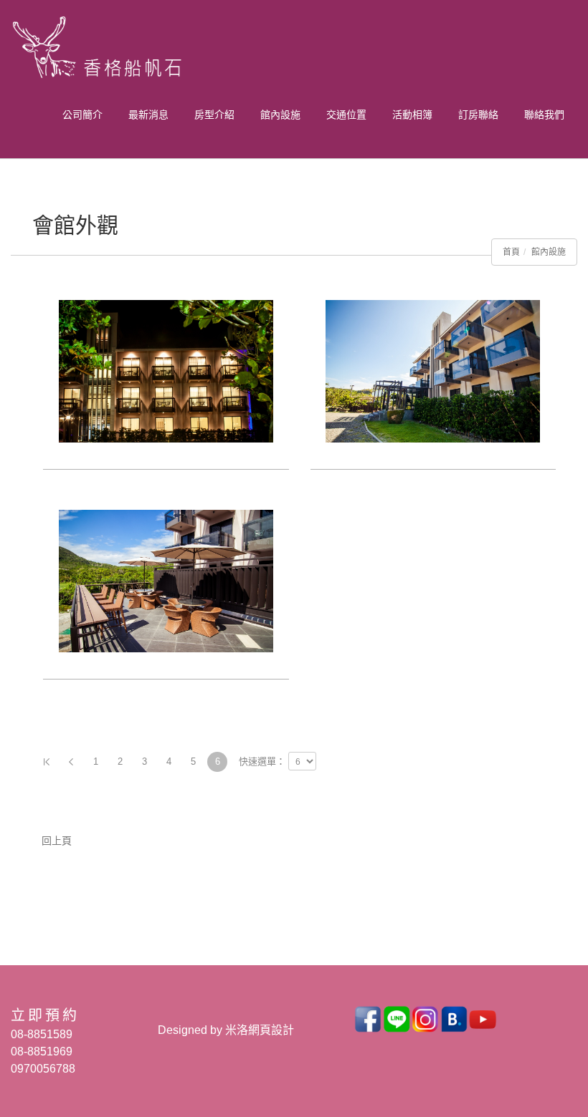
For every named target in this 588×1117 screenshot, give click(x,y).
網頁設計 (271, 1030)
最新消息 (148, 114)
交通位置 (346, 114)
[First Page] (47, 762)
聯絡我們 (544, 114)
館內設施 (280, 114)
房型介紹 (214, 114)
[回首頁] (112, 50)
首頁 (511, 252)
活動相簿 (412, 114)
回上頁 (57, 840)
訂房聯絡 (478, 114)
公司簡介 (82, 114)
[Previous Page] (71, 762)
